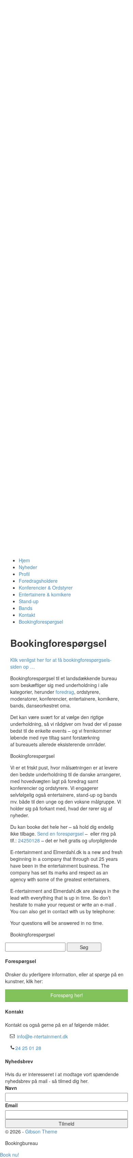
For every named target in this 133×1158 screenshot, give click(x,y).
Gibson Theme (41, 1131)
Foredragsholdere (38, 580)
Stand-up (29, 601)
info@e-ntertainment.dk (42, 1036)
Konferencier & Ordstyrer (46, 587)
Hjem (24, 560)
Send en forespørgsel (60, 833)
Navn (11, 1087)
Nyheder (28, 567)
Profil (24, 573)
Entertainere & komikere (45, 594)
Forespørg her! (66, 995)
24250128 (29, 840)
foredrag (64, 691)
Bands (25, 608)
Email (11, 1105)
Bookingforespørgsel (41, 621)
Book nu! (9, 1154)
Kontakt (27, 614)
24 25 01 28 (28, 1048)
